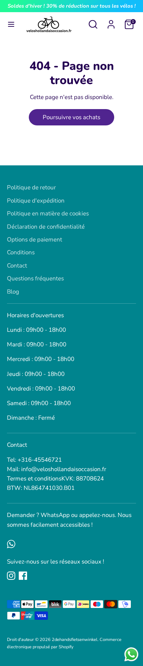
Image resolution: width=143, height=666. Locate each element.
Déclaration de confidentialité (46, 227)
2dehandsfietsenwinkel (75, 639)
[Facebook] (23, 576)
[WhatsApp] (11, 544)
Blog (13, 292)
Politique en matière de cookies (48, 213)
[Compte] (111, 22)
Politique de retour (31, 187)
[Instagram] (11, 576)
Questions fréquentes (35, 278)
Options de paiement (34, 240)
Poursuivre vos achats (71, 117)
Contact (17, 266)
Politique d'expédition (36, 201)
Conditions (21, 252)
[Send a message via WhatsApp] (131, 654)
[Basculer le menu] (11, 24)
